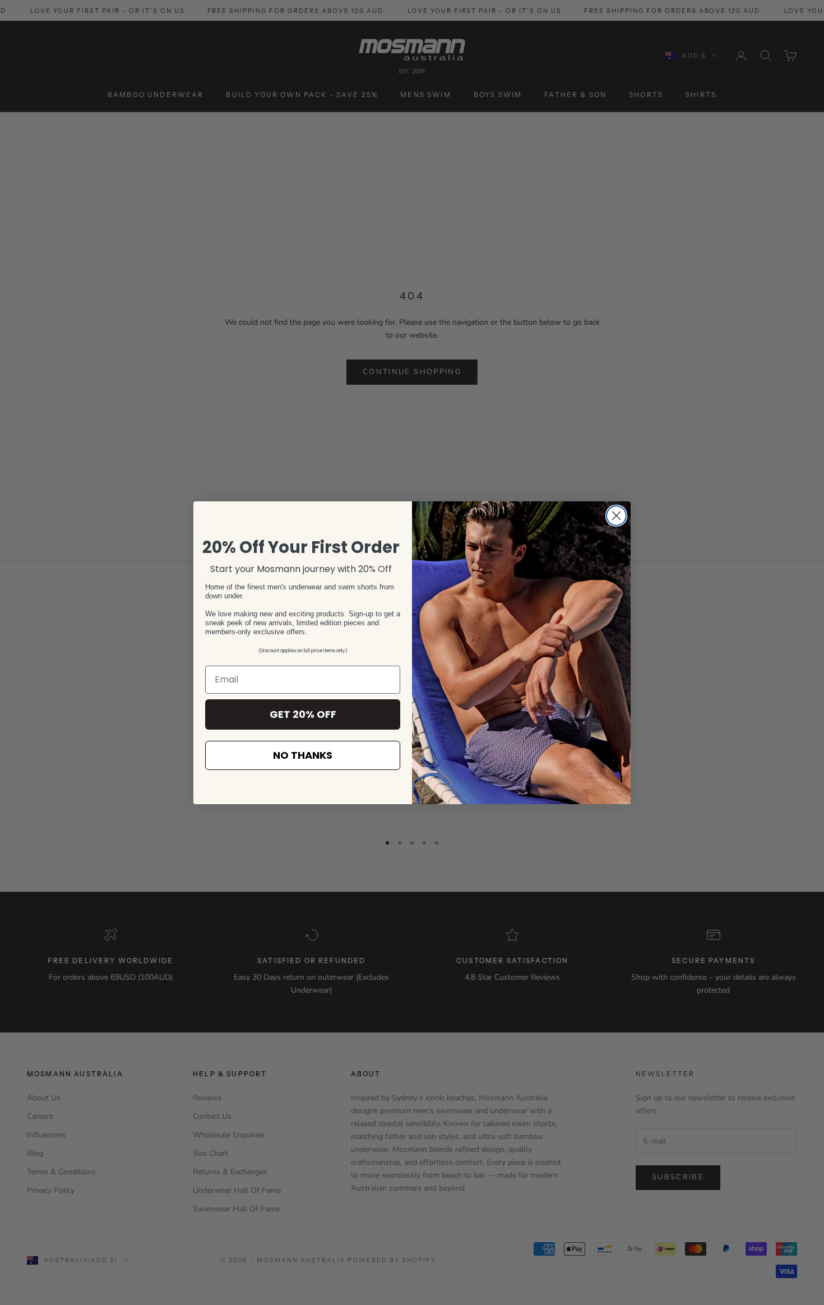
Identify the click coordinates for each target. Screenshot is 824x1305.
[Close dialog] (616, 515)
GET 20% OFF (303, 714)
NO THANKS (302, 755)
